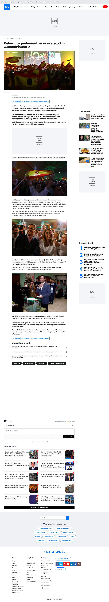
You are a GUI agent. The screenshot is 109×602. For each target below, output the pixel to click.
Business (40, 7)
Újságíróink (15, 584)
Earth (64, 7)
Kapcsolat (43, 576)
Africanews (29, 577)
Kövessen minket (31, 570)
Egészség (72, 7)
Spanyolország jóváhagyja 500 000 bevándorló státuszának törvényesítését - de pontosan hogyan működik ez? (37, 356)
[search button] (53, 2)
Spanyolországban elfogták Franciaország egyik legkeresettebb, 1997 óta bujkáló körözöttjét (34, 347)
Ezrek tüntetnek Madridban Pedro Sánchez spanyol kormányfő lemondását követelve (35, 352)
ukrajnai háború (40, 532)
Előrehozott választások (57, 363)
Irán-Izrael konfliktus (46, 528)
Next (52, 7)
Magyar (5, 2)
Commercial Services (47, 563)
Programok (15, 582)
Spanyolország (19, 38)
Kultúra (58, 7)
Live (105, 6)
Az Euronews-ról (45, 560)
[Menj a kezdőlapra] (7, 7)
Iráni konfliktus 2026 (63, 528)
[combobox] (62, 2)
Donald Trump (54, 532)
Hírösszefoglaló (30, 563)
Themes (14, 558)
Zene (72, 536)
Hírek (8, 38)
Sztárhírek (41, 540)
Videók (14, 579)
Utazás (47, 7)
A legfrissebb (18, 7)
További (43, 558)
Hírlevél (60, 569)
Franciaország (49, 536)
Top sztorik (84, 111)
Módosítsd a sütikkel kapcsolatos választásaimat (46, 586)
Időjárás (28, 565)
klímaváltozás (62, 536)
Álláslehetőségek (45, 578)
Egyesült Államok (68, 532)
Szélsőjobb (41, 363)
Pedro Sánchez (29, 363)
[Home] (4, 38)
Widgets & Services (31, 575)
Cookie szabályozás (46, 569)
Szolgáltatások (30, 558)
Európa (27, 7)
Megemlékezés (53, 540)
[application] (39, 70)
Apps (27, 572)
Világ (33, 7)
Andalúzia (17, 363)
